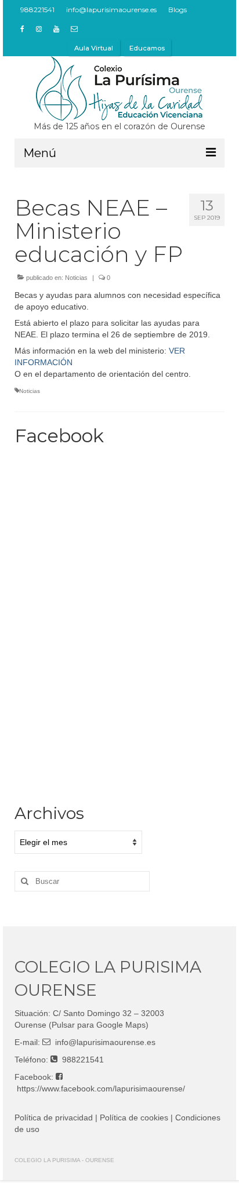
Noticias (76, 277)
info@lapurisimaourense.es (105, 1042)
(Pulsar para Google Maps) (99, 1024)
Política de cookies (134, 1117)
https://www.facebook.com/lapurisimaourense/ (101, 1088)
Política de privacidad (54, 1117)
